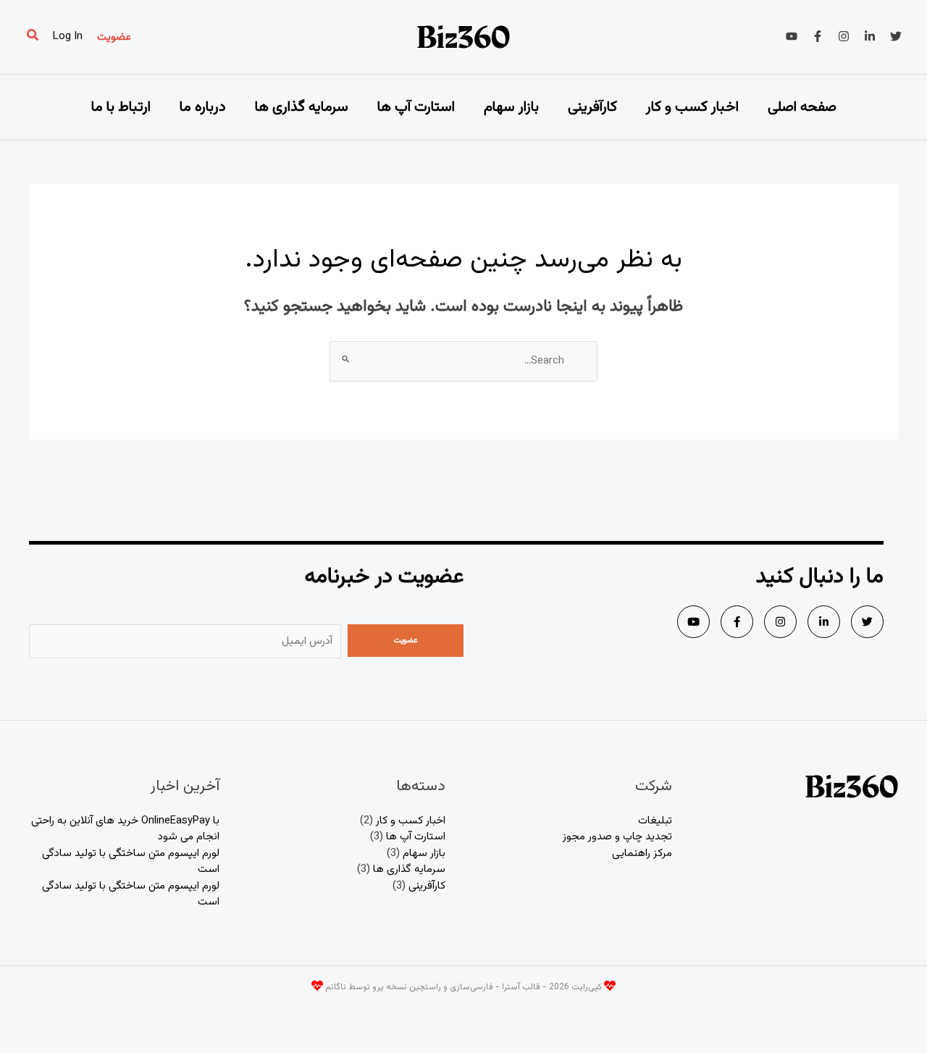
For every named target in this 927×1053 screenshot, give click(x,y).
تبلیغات (655, 821)
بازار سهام (511, 107)
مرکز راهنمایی (642, 853)
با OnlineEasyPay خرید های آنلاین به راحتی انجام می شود (125, 829)
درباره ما (203, 107)
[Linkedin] (870, 36)
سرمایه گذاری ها (301, 107)
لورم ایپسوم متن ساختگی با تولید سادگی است (130, 861)
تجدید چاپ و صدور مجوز (617, 836)
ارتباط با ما (121, 107)
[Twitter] (896, 36)
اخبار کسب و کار (692, 107)
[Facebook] (817, 36)
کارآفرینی (592, 107)
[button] (114, 37)
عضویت (406, 640)
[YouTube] (791, 36)
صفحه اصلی (802, 107)
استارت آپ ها (416, 107)
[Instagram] (844, 36)
